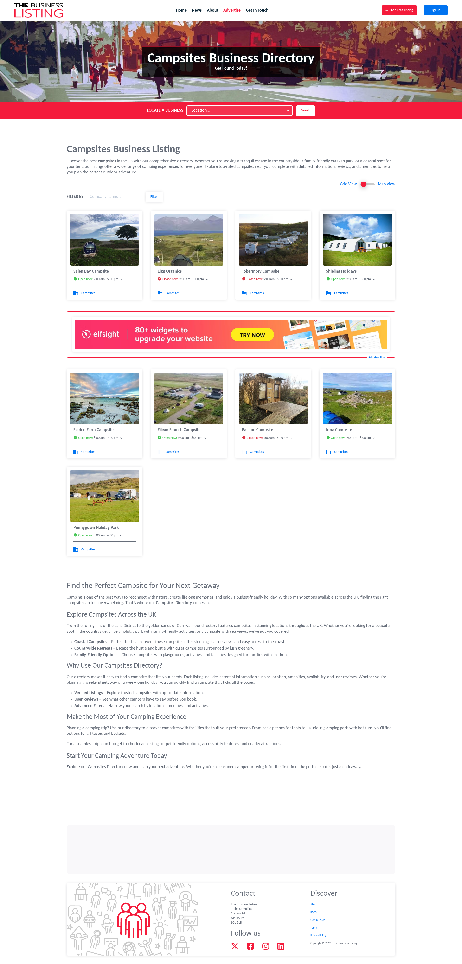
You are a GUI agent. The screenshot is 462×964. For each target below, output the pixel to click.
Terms (314, 927)
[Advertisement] (231, 849)
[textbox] (202, 110)
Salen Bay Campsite (91, 271)
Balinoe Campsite (257, 430)
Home (181, 10)
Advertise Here (377, 357)
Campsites (88, 293)
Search (305, 110)
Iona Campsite (339, 430)
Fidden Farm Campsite (93, 430)
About (212, 10)
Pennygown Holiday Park (96, 527)
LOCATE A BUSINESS (165, 110)
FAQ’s (313, 912)
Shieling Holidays (341, 271)
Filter (154, 196)
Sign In (435, 10)
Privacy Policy (318, 935)
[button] (104, 279)
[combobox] (239, 110)
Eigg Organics (170, 271)
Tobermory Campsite (260, 271)
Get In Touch (257, 10)
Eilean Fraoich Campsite (179, 430)
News (197, 10)
